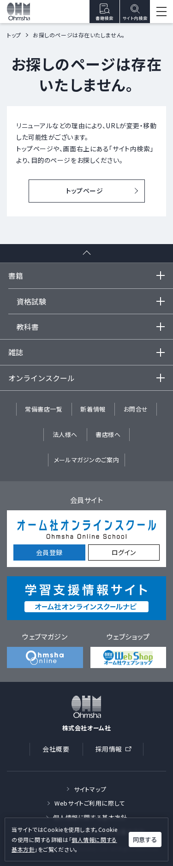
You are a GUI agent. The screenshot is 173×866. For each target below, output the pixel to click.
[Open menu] (161, 11)
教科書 (28, 326)
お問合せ (136, 409)
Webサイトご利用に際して (89, 803)
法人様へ (65, 434)
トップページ (84, 190)
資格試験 (31, 301)
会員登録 (49, 552)
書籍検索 (104, 18)
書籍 (15, 275)
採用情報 (116, 750)
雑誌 (15, 352)
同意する (145, 839)
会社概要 (55, 748)
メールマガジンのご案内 (86, 459)
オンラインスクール (41, 377)
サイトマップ (90, 789)
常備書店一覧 (43, 409)
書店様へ (107, 434)
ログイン (124, 552)
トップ (14, 35)
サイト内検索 (135, 18)
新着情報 (92, 409)
